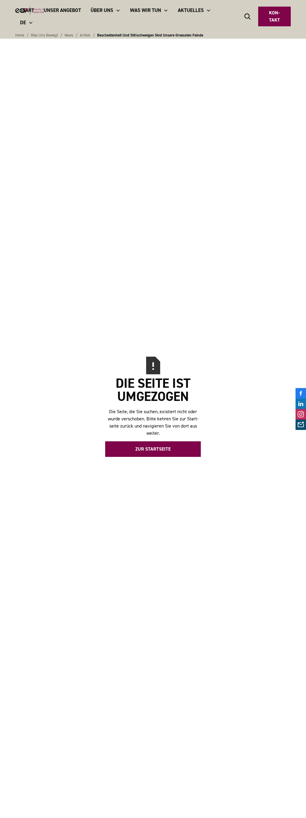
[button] (105, 10)
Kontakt (274, 16)
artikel (85, 35)
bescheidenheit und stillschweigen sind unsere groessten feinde (150, 35)
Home (19, 35)
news (69, 35)
